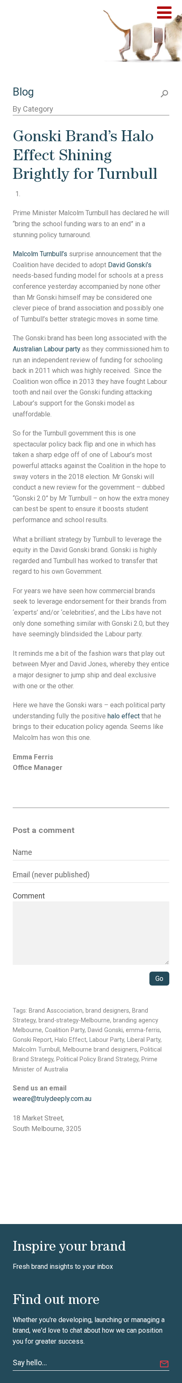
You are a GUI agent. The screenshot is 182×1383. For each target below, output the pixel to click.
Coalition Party (65, 1030)
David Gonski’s (130, 265)
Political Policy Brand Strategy (97, 1059)
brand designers (107, 1010)
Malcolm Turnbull (36, 1049)
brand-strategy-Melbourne (74, 1020)
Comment (29, 896)
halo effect (124, 716)
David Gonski (105, 1030)
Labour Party (106, 1039)
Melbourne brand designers (100, 1049)
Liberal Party (143, 1039)
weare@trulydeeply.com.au (52, 1099)
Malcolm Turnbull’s (40, 254)
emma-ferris (143, 1030)
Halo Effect (70, 1039)
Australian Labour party (46, 349)
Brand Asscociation (56, 1010)
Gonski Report (32, 1039)
